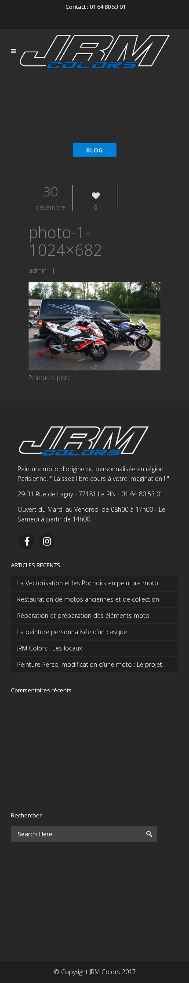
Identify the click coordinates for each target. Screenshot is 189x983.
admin (38, 270)
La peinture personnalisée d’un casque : (73, 632)
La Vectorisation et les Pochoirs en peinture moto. (88, 583)
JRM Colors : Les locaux (49, 648)
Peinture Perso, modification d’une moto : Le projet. (90, 664)
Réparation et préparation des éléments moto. (84, 615)
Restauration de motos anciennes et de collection (88, 599)
